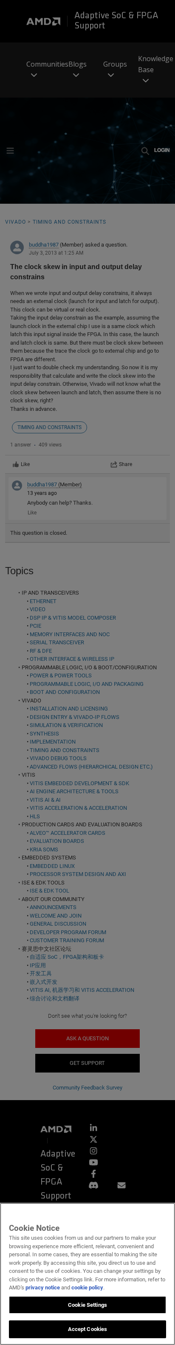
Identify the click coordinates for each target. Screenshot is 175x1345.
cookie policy (87, 1287)
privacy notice (42, 1287)
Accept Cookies (87, 1329)
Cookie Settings (87, 1305)
